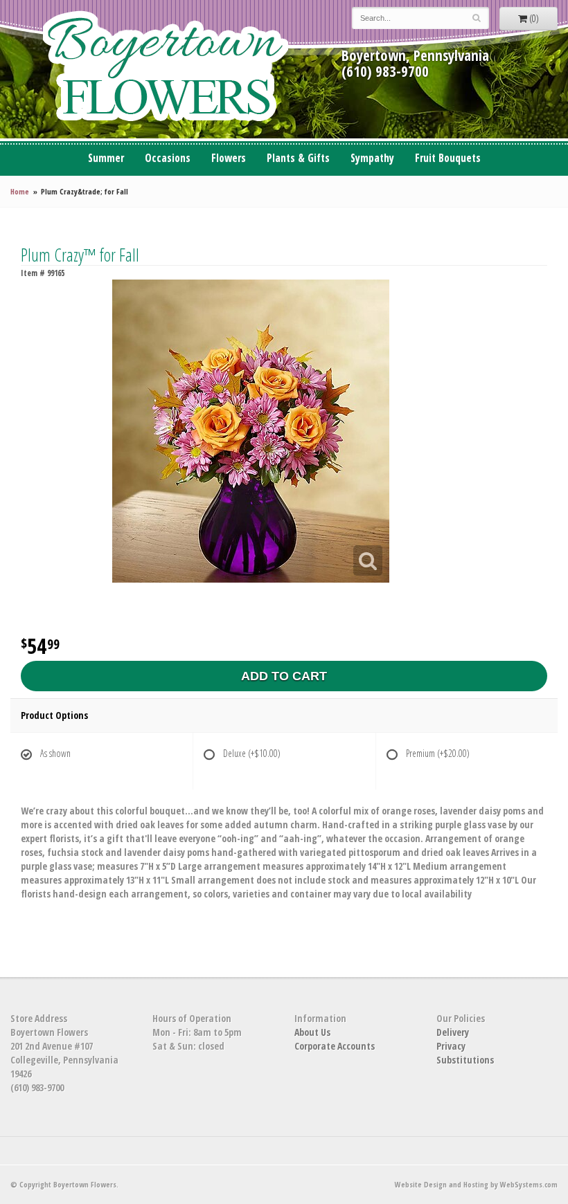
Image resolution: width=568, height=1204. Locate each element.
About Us (312, 1032)
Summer (106, 158)
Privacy (450, 1045)
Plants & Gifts (298, 158)
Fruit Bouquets (448, 158)
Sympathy (372, 158)
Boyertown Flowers (165, 69)
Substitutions (465, 1059)
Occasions (167, 158)
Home (19, 191)
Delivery (452, 1032)
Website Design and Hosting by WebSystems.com (476, 1184)
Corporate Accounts (334, 1045)
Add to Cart (284, 676)
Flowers (228, 158)
